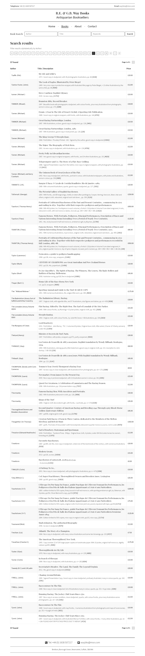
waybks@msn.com (127, 6)
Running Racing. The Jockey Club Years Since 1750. (62, 594)
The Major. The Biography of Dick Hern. (57, 145)
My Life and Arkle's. (47, 73)
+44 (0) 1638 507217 (27, 6)
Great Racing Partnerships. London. (55, 120)
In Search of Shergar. (48, 558)
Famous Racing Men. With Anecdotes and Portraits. (62, 391)
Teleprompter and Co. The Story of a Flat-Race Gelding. (64, 161)
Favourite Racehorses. (49, 440)
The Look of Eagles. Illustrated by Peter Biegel (59, 82)
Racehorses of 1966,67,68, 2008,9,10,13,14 (57, 459)
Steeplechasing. (46, 314)
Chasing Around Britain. (50, 575)
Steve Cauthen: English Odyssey (53, 93)
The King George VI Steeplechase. (54, 136)
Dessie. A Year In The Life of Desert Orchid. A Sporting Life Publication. (71, 112)
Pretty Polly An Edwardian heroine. (54, 153)
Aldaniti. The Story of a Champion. (54, 531)
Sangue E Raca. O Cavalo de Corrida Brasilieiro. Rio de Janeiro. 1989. (69, 183)
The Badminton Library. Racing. (53, 298)
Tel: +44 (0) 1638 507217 (60, 642)
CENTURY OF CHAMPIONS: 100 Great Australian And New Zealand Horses (72, 262)
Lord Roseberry (46, 323)
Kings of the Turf (46, 399)
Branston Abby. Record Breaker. (53, 101)
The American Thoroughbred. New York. (57, 539)
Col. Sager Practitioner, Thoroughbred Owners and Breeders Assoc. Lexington (74, 476)
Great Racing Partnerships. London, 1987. (57, 128)
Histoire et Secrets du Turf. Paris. (54, 333)
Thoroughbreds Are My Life (51, 550)
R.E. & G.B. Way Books (72, 15)
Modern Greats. (46, 451)
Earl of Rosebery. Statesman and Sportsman (59, 430)
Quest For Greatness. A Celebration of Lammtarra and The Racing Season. (72, 383)
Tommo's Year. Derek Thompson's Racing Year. (60, 366)
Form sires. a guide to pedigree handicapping (59, 254)
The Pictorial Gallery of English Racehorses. (58, 191)
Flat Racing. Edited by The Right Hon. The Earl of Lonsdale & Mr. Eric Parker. (73, 306)
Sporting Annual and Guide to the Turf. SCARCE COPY (63, 289)
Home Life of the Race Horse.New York (56, 281)
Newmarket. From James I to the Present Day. (59, 374)
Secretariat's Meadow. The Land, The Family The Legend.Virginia (68, 566)
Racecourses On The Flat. (50, 585)
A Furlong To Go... (47, 468)
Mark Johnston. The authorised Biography (58, 522)
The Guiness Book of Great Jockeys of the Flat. (59, 172)
